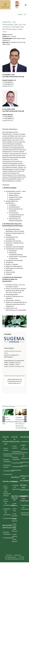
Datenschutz (17, 555)
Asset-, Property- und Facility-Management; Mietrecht (5, 490)
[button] (3, 419)
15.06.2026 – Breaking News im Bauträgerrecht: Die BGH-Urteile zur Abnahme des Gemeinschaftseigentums (21, 412)
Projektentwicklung (23, 462)
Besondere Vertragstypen (5, 460)
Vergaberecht (23, 466)
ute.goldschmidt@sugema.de (16, 366)
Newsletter (21, 557)
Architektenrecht (5, 474)
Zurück (20, 14)
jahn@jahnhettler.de (7, 86)
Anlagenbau (14, 481)
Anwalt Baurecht (5, 449)
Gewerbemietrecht (14, 463)
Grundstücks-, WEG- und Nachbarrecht (5, 511)
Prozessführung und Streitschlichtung (23, 507)
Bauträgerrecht (23, 441)
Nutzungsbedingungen (10, 557)
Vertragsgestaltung (5, 471)
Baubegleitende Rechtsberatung (5, 455)
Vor (24, 14)
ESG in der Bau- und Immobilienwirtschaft (5, 502)
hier (20, 383)
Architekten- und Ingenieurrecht (14, 487)
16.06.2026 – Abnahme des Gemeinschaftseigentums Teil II (8, 412)
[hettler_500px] (10, 91)
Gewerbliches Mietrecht (5, 466)
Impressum (9, 555)
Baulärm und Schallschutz (23, 447)
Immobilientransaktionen (5, 518)
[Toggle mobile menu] (26, 5)
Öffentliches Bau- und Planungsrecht (23, 455)
